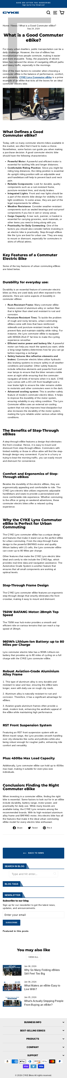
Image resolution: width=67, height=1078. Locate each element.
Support (32, 1055)
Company (33, 1047)
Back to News (36, 853)
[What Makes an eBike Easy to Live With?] (12, 986)
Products (32, 1038)
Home (6, 25)
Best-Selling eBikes (32, 1030)
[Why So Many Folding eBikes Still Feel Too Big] (12, 970)
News (14, 25)
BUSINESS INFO (32, 1022)
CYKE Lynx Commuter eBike (35, 77)
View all (33, 957)
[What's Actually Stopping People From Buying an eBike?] (12, 1001)
